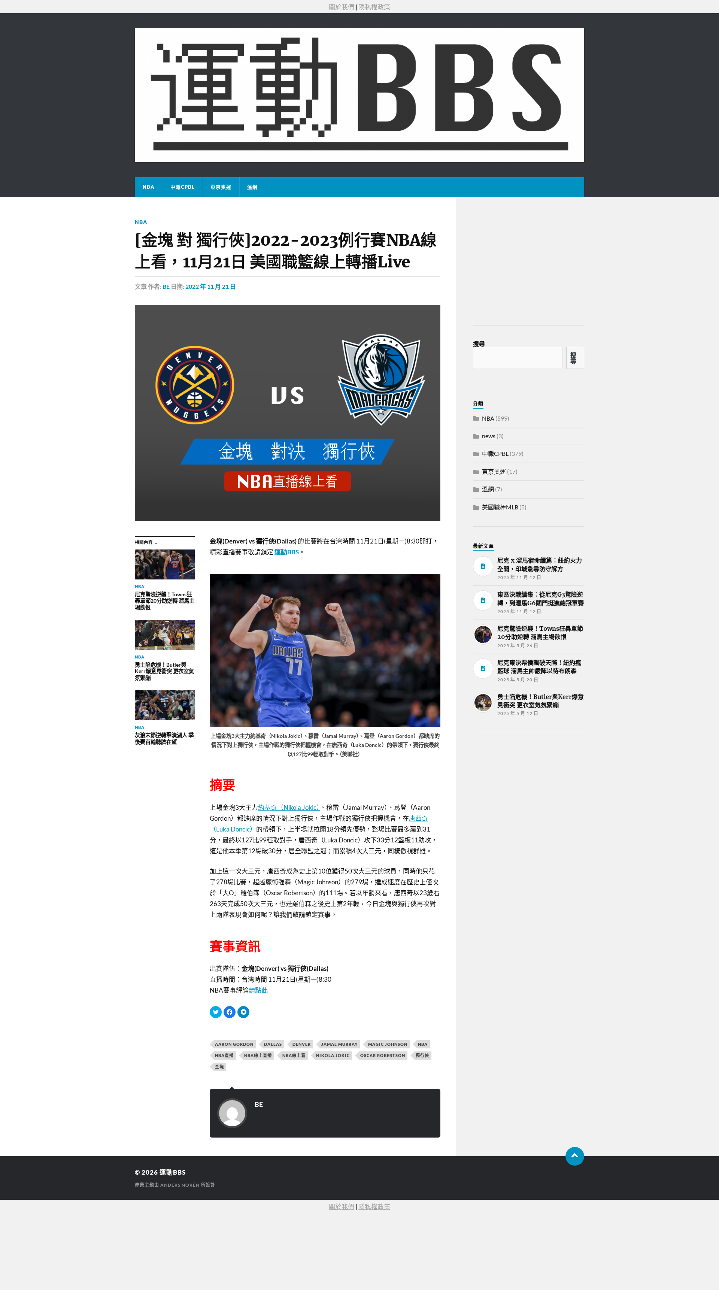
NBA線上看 (294, 1055)
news (488, 435)
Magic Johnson (387, 1044)
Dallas (273, 1044)
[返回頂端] (574, 1156)
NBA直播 (224, 1055)
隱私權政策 (374, 7)
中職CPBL (182, 187)
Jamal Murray (339, 1044)
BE (166, 286)
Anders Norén (180, 1185)
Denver (301, 1044)
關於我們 (341, 7)
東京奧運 (220, 187)
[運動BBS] (359, 95)
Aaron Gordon (234, 1044)
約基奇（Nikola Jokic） (289, 807)
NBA (149, 187)
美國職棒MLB (500, 507)
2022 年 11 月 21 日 (210, 286)
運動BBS (173, 1172)
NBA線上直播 (258, 1055)
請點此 (258, 990)
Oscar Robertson (382, 1055)
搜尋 (479, 343)
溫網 (252, 187)
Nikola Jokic (333, 1055)
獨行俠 (422, 1055)
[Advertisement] (529, 794)
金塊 (219, 1066)
